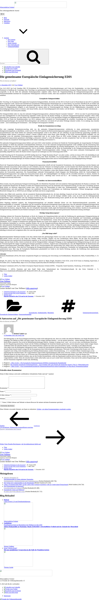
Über (5, 274)
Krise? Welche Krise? (26, 549)
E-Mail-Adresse (5, 395)
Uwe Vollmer (18, 85)
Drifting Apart (19, 295)
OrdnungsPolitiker (13, 46)
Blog (5, 18)
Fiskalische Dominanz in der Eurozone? (15, 291)
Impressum (7, 596)
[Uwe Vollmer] (5, 279)
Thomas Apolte (8, 567)
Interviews (7, 21)
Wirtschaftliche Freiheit (11, 521)
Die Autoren (11, 39)
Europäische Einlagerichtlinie (9, 314)
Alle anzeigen (31, 288)
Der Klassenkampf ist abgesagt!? (14, 487)
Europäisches (33, 313)
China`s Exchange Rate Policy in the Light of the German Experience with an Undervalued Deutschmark (36, 484)
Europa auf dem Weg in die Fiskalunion (15, 293)
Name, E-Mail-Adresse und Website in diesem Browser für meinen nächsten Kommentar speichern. (32, 402)
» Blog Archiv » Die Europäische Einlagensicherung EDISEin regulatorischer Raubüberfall (38, 363)
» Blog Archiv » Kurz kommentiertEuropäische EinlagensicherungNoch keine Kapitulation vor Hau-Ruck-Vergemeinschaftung (49, 366)
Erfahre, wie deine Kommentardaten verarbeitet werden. (54, 409)
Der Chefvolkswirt (13, 45)
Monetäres (50, 313)
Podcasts (6, 19)
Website (2, 398)
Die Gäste (11, 41)
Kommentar (4, 388)
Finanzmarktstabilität (25, 314)
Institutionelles (42, 313)
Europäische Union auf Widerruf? (14, 490)
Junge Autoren (12, 43)
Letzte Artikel (8, 276)
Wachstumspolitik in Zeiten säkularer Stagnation (21, 479)
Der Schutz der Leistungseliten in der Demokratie (19, 483)
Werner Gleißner (9, 546)
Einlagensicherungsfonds (90, 313)
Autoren (6, 38)
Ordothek (7, 23)
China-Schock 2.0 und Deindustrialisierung (17, 500)
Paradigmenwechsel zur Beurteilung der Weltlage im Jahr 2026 (41, 524)
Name (2, 391)
